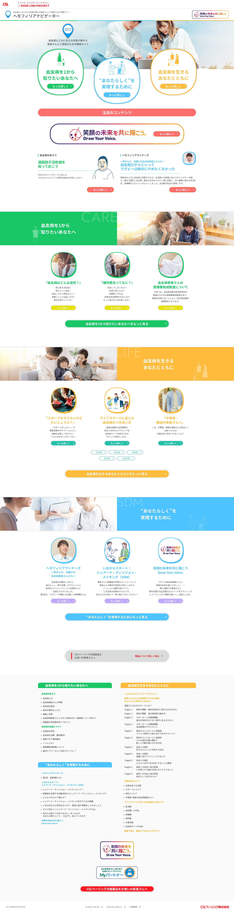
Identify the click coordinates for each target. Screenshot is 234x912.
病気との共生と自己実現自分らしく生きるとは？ (147, 775)
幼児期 (117, 452)
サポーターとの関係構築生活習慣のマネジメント (147, 725)
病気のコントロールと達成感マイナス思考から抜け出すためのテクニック (155, 732)
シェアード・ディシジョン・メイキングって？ (63, 789)
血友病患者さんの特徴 (52, 702)
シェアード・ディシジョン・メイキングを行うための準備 (68, 801)
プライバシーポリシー (114, 907)
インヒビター (49, 743)
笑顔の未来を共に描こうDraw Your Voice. (52, 822)
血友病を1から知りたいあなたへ (66, 685)
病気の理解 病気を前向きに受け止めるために (156, 709)
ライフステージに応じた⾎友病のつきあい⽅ (143, 802)
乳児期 (99, 452)
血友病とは (48, 698)
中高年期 (126, 458)
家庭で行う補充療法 (51, 739)
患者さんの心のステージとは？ (138, 705)
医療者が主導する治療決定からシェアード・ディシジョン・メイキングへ (75, 793)
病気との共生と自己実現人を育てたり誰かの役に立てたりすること (154, 768)
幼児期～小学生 (132, 810)
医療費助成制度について (53, 746)
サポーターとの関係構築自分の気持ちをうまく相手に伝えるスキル (154, 719)
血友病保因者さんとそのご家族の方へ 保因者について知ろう (69, 718)
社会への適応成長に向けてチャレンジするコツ (151, 755)
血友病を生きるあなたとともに (148, 685)
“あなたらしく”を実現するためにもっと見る (117, 617)
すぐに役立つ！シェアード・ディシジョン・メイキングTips (69, 809)
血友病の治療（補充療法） (54, 735)
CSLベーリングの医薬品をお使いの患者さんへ (117, 889)
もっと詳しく (61, 86)
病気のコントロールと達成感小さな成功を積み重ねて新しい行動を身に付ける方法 (149, 740)
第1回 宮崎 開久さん (52, 777)
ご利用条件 (133, 907)
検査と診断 (48, 714)
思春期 (135, 452)
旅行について (131, 793)
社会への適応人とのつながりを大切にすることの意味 (153, 761)
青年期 (107, 458)
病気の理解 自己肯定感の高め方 (151, 713)
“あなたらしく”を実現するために (67, 765)
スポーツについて (133, 789)
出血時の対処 (49, 731)
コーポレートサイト (92, 907)
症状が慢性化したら (51, 710)
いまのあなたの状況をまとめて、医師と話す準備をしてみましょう (72, 805)
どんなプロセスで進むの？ (54, 797)
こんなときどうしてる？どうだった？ (140, 693)
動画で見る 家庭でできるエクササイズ (141, 830)
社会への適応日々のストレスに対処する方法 (150, 748)
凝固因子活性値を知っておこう (56, 722)
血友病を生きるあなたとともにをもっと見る (117, 474)
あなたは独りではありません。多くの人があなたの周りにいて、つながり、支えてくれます (64, 814)
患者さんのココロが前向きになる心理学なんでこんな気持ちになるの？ (141, 699)
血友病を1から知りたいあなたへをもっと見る (117, 324)
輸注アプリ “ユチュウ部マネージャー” (59, 750)
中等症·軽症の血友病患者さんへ (140, 797)
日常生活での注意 (133, 785)
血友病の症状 (49, 706)
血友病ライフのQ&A (134, 826)
